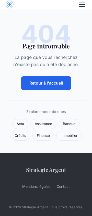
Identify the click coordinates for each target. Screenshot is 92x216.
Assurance (43, 124)
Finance (43, 135)
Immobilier (69, 135)
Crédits (20, 135)
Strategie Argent (46, 169)
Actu (20, 124)
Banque (69, 124)
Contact (63, 186)
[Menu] (82, 5)
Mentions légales (36, 186)
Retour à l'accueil (46, 83)
